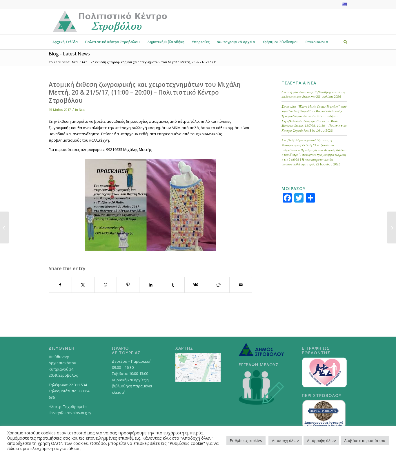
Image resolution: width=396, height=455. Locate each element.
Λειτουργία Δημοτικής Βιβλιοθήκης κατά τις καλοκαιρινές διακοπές (313, 94)
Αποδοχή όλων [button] (285, 440)
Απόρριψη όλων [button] (321, 440)
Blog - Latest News (69, 53)
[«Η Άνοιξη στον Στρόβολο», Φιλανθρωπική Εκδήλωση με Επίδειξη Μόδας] (391, 227)
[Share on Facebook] (60, 284)
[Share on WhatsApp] (106, 284)
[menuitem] (65, 42)
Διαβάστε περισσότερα (364, 440)
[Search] (343, 42)
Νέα (82, 110)
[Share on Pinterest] (128, 284)
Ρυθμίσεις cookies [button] (246, 440)
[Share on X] (83, 284)
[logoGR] (109, 22)
